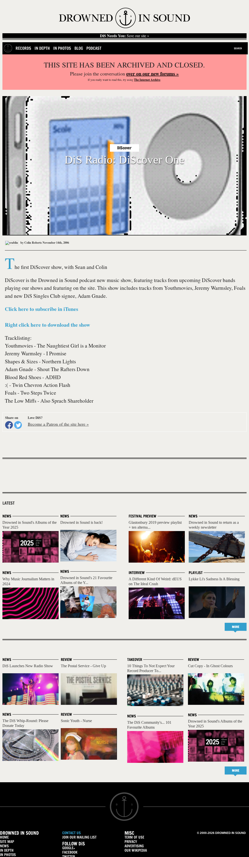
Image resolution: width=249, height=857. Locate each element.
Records (23, 48)
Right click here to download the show (47, 324)
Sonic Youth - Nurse (76, 721)
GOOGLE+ (68, 847)
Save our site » (124, 35)
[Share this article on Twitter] (18, 425)
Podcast (93, 48)
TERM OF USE (134, 837)
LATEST (8, 503)
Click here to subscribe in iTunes (41, 309)
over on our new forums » (152, 73)
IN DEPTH (7, 850)
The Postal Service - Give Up (83, 666)
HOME (4, 837)
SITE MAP (7, 841)
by (31, 243)
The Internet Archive (147, 80)
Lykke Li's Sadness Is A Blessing (214, 579)
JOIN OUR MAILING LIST (79, 837)
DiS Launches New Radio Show (27, 666)
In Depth (42, 48)
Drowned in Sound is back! (81, 522)
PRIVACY (130, 841)
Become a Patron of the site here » (58, 424)
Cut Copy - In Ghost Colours (210, 666)
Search (238, 48)
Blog (78, 48)
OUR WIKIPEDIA (135, 850)
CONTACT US (71, 832)
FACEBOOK (69, 852)
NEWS (4, 846)
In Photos (62, 48)
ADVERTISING (134, 846)
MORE (235, 627)
